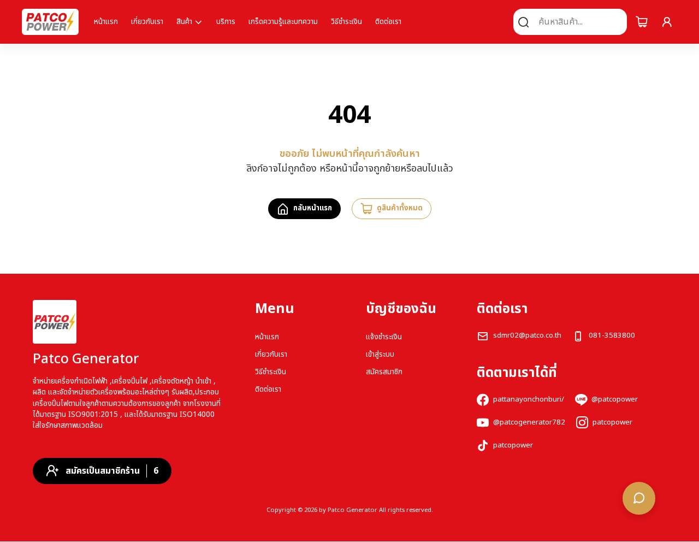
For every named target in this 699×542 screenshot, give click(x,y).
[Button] (641, 21)
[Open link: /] (54, 322)
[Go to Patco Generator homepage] (50, 22)
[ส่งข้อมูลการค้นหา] (523, 22)
